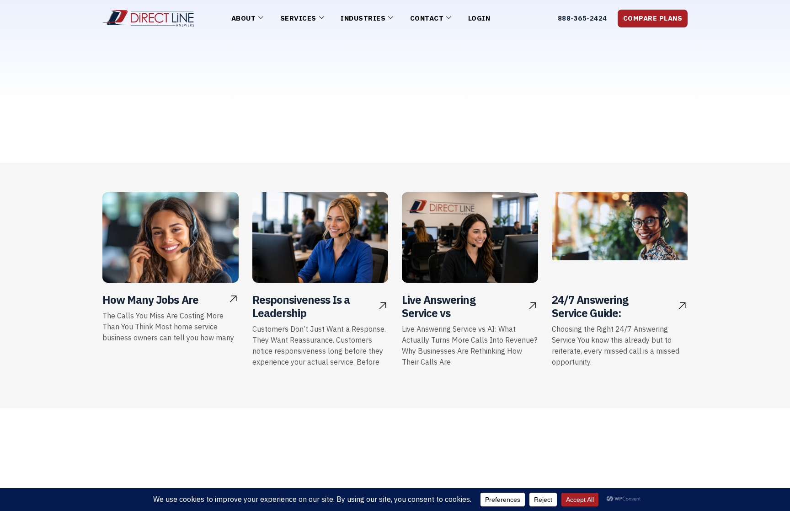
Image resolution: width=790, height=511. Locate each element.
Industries (363, 18)
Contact (427, 18)
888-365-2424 (582, 18)
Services (298, 18)
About (243, 18)
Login (479, 18)
